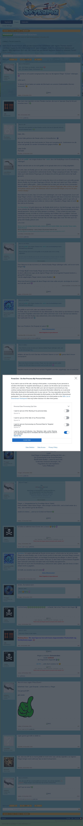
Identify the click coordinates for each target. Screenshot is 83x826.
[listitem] (41, 406)
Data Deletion (30, 447)
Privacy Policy (53, 447)
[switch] (66, 410)
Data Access (41, 447)
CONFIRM (27, 440)
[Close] (76, 379)
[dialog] (41, 413)
